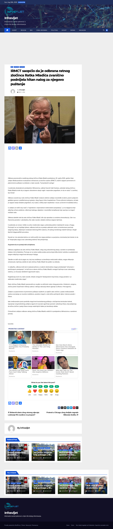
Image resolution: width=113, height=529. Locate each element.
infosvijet (22, 90)
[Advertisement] (56, 45)
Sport (64, 30)
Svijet (14, 30)
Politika (54, 30)
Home (67, 525)
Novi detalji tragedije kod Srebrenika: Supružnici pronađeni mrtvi (92, 525)
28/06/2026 (64, 491)
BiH (31, 30)
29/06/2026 (12, 491)
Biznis (73, 30)
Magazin (82, 30)
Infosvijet (11, 18)
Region (23, 30)
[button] (103, 30)
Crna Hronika (41, 30)
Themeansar (35, 525)
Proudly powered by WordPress (12, 525)
